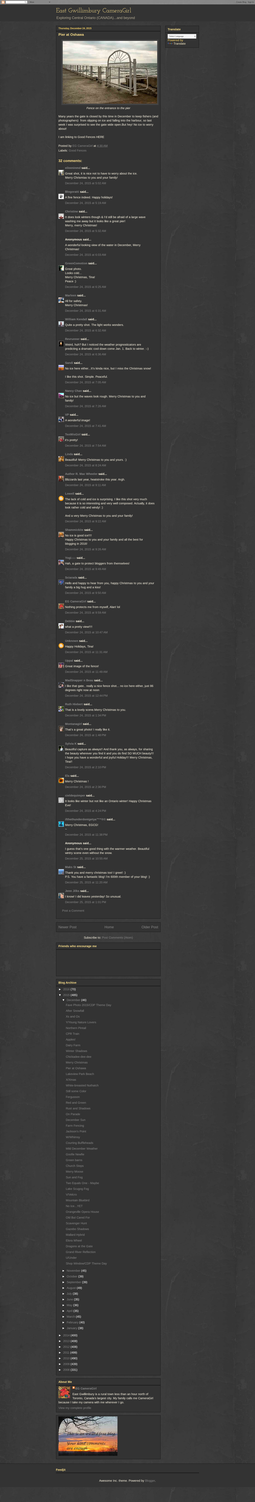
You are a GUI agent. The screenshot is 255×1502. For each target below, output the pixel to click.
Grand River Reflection (81, 1252)
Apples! (71, 1039)
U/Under (71, 1257)
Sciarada (71, 577)
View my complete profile (74, 1408)
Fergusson (73, 1097)
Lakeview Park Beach (80, 1074)
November (74, 1270)
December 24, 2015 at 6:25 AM (85, 286)
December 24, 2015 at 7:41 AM (85, 425)
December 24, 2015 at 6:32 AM (85, 330)
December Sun (75, 1119)
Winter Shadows (76, 1051)
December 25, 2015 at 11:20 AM (86, 882)
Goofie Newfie (75, 1154)
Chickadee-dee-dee (78, 1056)
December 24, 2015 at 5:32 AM (85, 231)
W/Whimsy (73, 1137)
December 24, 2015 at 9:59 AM (85, 612)
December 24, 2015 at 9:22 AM (85, 521)
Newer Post (67, 927)
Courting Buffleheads (79, 1142)
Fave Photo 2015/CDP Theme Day (88, 1005)
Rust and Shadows (78, 1108)
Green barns (74, 1160)
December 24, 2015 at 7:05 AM (85, 382)
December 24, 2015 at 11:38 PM (86, 834)
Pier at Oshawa (76, 1068)
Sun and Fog (74, 1177)
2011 (66, 1352)
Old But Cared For (78, 1217)
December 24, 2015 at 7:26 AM (85, 406)
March (71, 1316)
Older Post (150, 927)
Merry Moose (74, 1171)
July (70, 1293)
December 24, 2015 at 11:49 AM (86, 671)
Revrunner (72, 339)
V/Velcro (71, 1194)
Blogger (150, 1480)
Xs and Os (73, 1016)
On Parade (73, 1114)
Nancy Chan (73, 390)
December (74, 1000)
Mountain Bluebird (77, 1200)
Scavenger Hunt (76, 1223)
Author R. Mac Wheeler (81, 473)
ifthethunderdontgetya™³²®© (85, 819)
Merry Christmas (77, 1062)
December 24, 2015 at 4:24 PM (85, 810)
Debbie (70, 621)
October (72, 1276)
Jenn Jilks (72, 891)
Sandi (69, 362)
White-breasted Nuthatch (82, 1085)
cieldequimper (75, 795)
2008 (67, 1369)
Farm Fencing (75, 1125)
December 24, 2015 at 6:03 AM (85, 254)
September (74, 1282)
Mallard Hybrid (75, 1234)
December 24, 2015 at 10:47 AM (86, 632)
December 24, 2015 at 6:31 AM (85, 310)
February (73, 1322)
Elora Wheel (74, 1240)
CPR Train (72, 1033)
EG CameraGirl (75, 601)
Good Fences (77, 150)
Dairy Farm (73, 1045)
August (72, 1288)
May (70, 1305)
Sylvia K (71, 743)
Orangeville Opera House (82, 1211)
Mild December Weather (82, 1148)
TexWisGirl (73, 434)
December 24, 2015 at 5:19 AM (85, 203)
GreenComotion (76, 263)
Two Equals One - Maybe (82, 1183)
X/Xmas (71, 1079)
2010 (67, 1358)
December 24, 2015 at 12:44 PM (86, 695)
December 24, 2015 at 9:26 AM (85, 549)
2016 (67, 989)
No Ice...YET (74, 1206)
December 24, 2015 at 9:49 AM (85, 569)
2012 (67, 1346)
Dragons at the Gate (79, 1246)
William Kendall (76, 319)
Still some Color (76, 1091)
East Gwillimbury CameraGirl (93, 11)
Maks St (70, 867)
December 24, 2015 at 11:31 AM (86, 652)
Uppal (69, 660)
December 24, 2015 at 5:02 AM (85, 183)
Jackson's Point (76, 1131)
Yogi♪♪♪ (70, 557)
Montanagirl (73, 724)
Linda (69, 454)
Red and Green (76, 1102)
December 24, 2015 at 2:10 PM (85, 767)
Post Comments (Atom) (117, 937)
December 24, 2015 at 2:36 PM (85, 787)
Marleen (70, 295)
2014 (67, 1335)
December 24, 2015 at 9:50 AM (85, 592)
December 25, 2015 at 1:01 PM (85, 902)
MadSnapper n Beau (79, 680)
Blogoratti (72, 191)
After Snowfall (75, 1010)
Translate (180, 43)
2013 (67, 1341)
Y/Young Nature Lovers (81, 1022)
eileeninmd (73, 167)
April (70, 1310)
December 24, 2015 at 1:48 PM (85, 735)
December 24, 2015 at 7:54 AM (85, 445)
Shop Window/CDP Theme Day (86, 1263)
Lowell (69, 493)
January (72, 1328)
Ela (67, 775)
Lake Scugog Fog (77, 1188)
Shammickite (74, 529)
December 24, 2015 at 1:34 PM (85, 715)
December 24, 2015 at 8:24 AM (85, 465)
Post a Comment (73, 910)
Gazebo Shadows (77, 1229)
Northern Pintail (76, 1028)
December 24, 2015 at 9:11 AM (85, 485)
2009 (67, 1364)
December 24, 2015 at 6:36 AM (85, 354)
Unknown (71, 640)
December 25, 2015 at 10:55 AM (86, 858)
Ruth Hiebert (74, 704)
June (70, 1299)
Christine (71, 211)
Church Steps (75, 1165)
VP (67, 414)
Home (109, 927)
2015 (67, 995)
